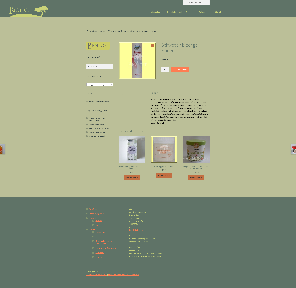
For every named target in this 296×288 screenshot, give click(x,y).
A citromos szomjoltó (97, 136)
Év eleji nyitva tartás (96, 124)
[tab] (132, 94)
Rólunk (202, 12)
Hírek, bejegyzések (174, 12)
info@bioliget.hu (136, 230)
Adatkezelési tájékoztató (106, 248)
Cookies (99, 257)
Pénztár (99, 220)
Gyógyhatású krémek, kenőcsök (124, 31)
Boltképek (100, 252)
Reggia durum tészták (97, 132)
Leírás (121, 94)
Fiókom (189, 12)
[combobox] (99, 84)
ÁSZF (97, 236)
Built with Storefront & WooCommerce (123, 274)
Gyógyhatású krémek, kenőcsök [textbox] (99, 85)
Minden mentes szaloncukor (99, 128)
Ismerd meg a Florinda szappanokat (97, 119)
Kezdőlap (92, 31)
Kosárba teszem (180, 70)
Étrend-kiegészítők (104, 31)
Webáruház (155, 12)
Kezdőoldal (216, 12)
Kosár (98, 225)
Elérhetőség (100, 232)
